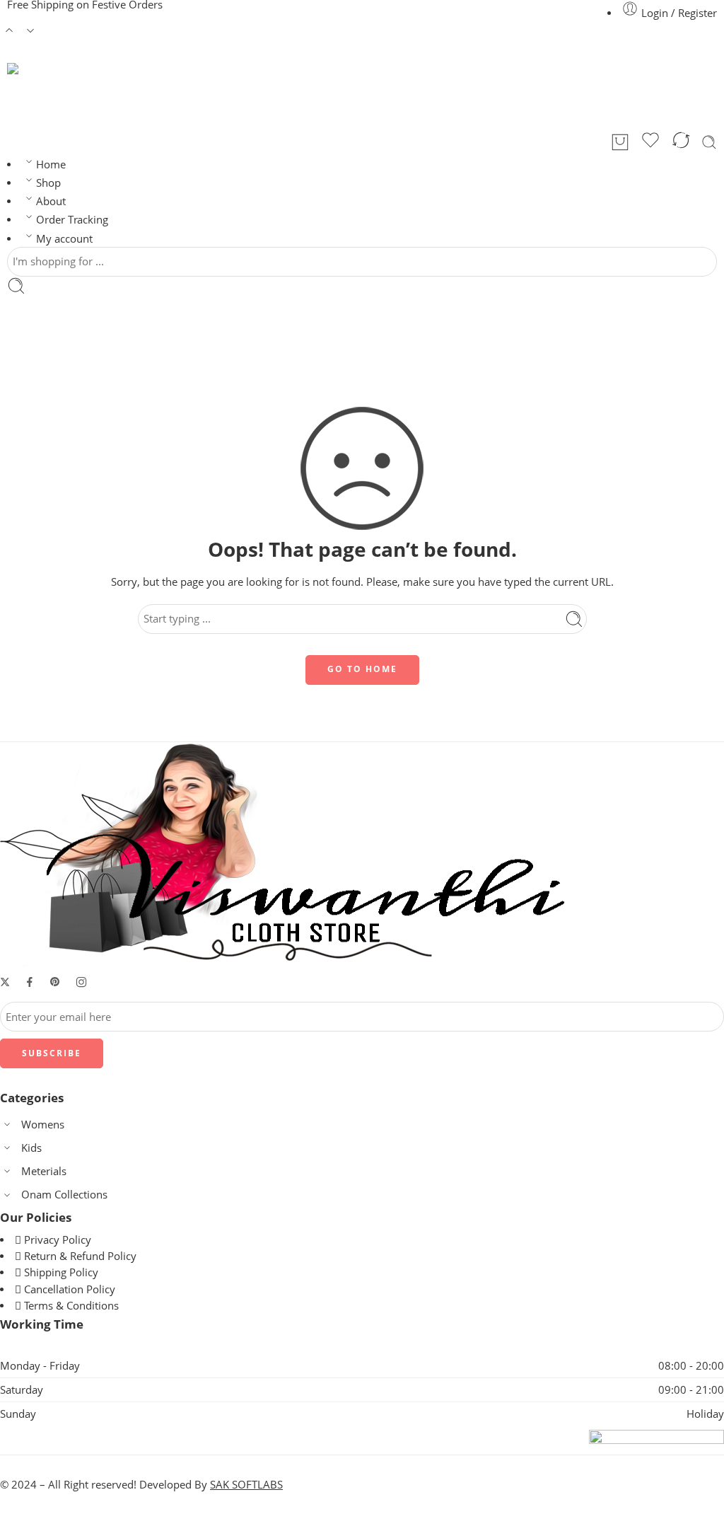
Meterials (43, 1171)
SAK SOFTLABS (246, 1484)
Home (51, 164)
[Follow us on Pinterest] (55, 982)
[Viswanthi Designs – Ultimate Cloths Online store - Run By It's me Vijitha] (92, 96)
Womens (42, 1124)
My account (64, 238)
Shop (48, 183)
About (51, 201)
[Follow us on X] (5, 982)
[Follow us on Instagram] (81, 982)
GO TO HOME (362, 669)
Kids (31, 1148)
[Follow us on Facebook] (29, 982)
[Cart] (620, 142)
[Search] (709, 142)
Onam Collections (64, 1194)
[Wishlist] (650, 142)
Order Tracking (72, 219)
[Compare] (681, 142)
